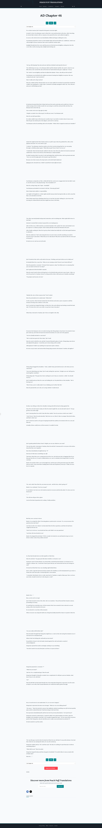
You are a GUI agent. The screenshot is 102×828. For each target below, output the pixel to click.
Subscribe (60, 786)
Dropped (57, 6)
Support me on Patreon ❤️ (51, 768)
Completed (50, 6)
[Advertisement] (51, 55)
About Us (51, 825)
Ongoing (44, 6)
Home (40, 6)
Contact (56, 825)
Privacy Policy (42, 825)
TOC (51, 23)
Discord (62, 6)
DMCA (47, 825)
